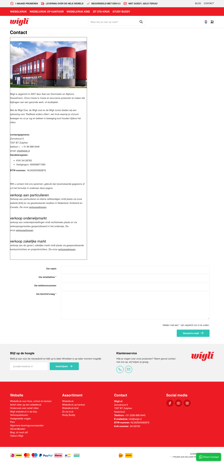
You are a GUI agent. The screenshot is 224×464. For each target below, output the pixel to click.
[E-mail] (128, 369)
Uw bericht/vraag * (46, 294)
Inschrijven (62, 366)
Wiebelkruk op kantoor (47, 11)
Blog (198, 3)
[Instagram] (187, 403)
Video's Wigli (16, 435)
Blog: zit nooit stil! (19, 432)
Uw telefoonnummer (45, 285)
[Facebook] (170, 403)
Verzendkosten (17, 428)
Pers (12, 422)
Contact (209, 3)
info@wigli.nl (135, 419)
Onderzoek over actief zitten (24, 408)
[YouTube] (178, 403)
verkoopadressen (37, 207)
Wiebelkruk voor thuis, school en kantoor (31, 401)
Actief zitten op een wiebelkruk (25, 404)
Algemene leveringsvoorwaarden (27, 425)
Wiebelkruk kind (78, 11)
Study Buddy (121, 11)
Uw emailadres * (47, 277)
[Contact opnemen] (120, 369)
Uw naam (51, 268)
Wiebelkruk (18, 11)
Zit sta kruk (101, 11)
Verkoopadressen (19, 415)
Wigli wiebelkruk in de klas (23, 411)
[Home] (19, 22)
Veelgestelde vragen (20, 418)
